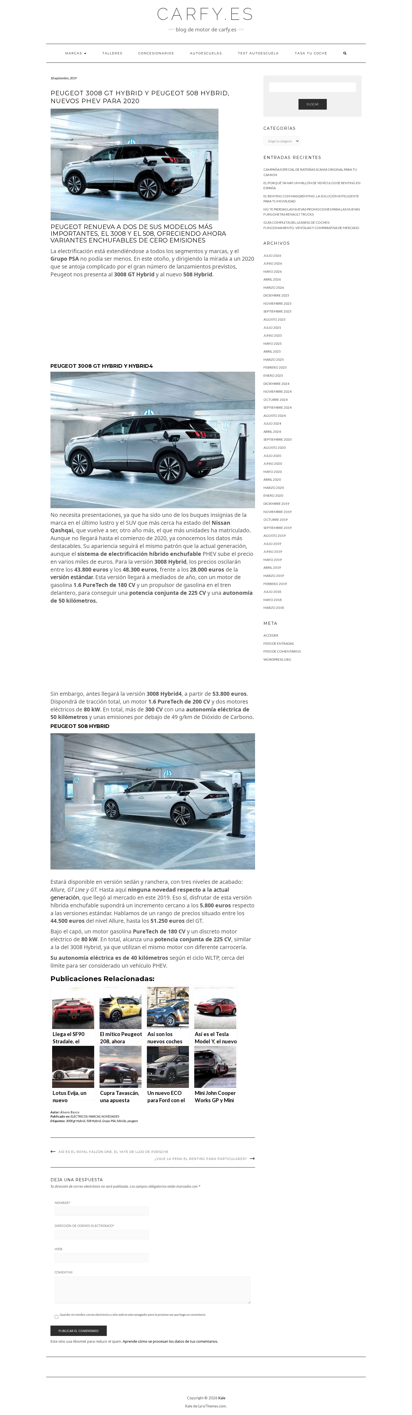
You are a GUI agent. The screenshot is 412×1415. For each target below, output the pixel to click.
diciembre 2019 (276, 503)
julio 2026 (272, 255)
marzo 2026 (273, 287)
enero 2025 (273, 375)
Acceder (270, 635)
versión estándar (71, 577)
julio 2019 (272, 544)
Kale (221, 1398)
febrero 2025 (275, 367)
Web (59, 1249)
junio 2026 (272, 263)
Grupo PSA (109, 1121)
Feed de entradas (278, 643)
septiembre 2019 (277, 528)
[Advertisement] (153, 321)
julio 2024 (272, 423)
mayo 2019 (272, 560)
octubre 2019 (275, 519)
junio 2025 (272, 335)
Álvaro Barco (69, 1112)
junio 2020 (272, 463)
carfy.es (206, 14)
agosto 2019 (274, 535)
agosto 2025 (274, 319)
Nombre (62, 1203)
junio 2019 (272, 551)
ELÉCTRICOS (79, 1116)
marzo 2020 (273, 487)
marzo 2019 (273, 576)
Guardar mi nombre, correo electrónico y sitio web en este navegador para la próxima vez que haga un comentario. (133, 1314)
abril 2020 (272, 479)
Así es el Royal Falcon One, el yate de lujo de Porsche (113, 1152)
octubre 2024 (275, 399)
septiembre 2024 (277, 407)
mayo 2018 (272, 600)
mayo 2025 (272, 343)
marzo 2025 (273, 359)
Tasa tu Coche (311, 53)
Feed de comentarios (282, 651)
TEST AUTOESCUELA (258, 53)
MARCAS (74, 53)
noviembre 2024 (277, 391)
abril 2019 (272, 567)
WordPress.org (277, 659)
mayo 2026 (272, 271)
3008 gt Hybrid (75, 1121)
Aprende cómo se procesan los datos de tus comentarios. (170, 1341)
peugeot (133, 1121)
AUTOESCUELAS (206, 53)
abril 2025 (272, 351)
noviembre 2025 (277, 303)
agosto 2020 (274, 447)
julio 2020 (272, 456)
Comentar (64, 1272)
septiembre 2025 (277, 311)
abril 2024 (272, 431)
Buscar (313, 104)
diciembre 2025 (276, 295)
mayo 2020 (272, 472)
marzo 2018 (273, 607)
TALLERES (112, 53)
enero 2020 (273, 495)
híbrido (121, 1121)
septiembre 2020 (277, 439)
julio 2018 (272, 591)
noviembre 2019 (277, 512)
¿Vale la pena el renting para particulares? (200, 1159)
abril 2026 (272, 279)
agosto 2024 (274, 415)
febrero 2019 (275, 584)
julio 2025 (272, 327)
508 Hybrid (93, 1121)
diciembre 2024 (276, 384)
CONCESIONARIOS (156, 53)
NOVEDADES (110, 1116)
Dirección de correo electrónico (84, 1226)
